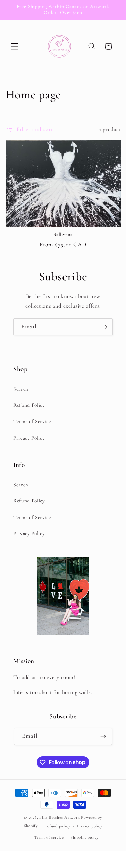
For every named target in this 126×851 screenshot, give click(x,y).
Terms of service (49, 837)
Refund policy (57, 826)
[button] (15, 46)
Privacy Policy (29, 438)
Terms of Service (32, 421)
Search (20, 389)
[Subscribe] (104, 327)
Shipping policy (85, 837)
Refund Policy (29, 405)
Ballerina (62, 234)
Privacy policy (89, 826)
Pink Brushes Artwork (59, 817)
